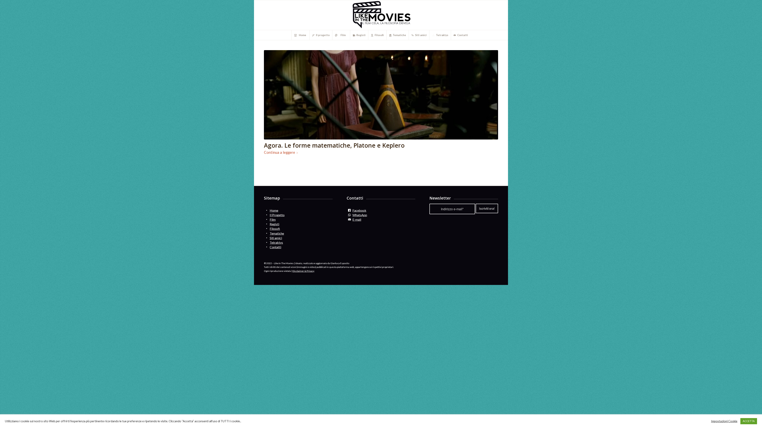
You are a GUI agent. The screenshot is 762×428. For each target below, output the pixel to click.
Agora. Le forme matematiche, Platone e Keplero (334, 145)
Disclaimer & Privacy (303, 270)
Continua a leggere (279, 152)
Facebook (359, 210)
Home (274, 210)
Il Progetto (277, 215)
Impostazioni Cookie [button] (724, 421)
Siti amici (276, 238)
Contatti (275, 247)
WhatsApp (359, 215)
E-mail (356, 219)
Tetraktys (276, 242)
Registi (274, 224)
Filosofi (275, 228)
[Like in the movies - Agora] (381, 94)
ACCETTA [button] (749, 421)
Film (273, 219)
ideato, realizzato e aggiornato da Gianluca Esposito (322, 263)
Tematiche (277, 233)
